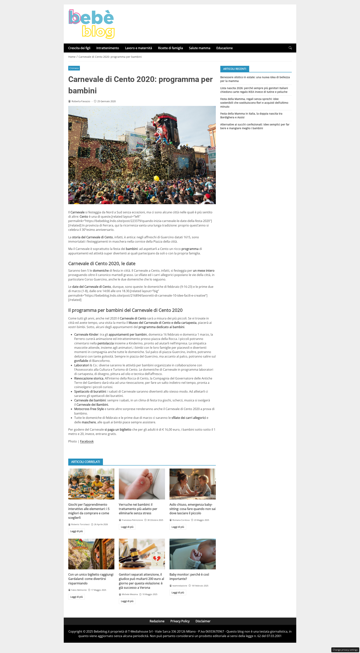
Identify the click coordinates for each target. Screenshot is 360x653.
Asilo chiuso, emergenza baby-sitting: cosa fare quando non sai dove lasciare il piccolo (193, 508)
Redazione (157, 621)
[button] (290, 48)
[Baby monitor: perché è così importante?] (193, 554)
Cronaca (74, 68)
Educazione (224, 48)
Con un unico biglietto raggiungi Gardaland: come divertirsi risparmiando (90, 578)
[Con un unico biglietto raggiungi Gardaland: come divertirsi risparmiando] (91, 554)
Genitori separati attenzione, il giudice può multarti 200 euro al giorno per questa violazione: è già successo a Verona (141, 581)
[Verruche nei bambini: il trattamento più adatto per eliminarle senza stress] (142, 484)
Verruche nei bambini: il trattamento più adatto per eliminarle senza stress (138, 508)
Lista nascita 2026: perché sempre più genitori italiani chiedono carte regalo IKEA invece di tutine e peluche (254, 89)
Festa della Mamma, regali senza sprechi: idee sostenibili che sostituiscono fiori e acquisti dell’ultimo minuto (254, 102)
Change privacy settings (345, 649)
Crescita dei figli (79, 48)
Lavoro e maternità (138, 48)
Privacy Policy (180, 621)
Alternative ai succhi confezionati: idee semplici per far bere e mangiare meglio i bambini (255, 126)
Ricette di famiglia (170, 48)
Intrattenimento (107, 48)
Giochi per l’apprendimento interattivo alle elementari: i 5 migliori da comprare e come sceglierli (89, 511)
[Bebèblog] (91, 24)
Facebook (87, 441)
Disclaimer (203, 621)
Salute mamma (199, 48)
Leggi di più (76, 531)
